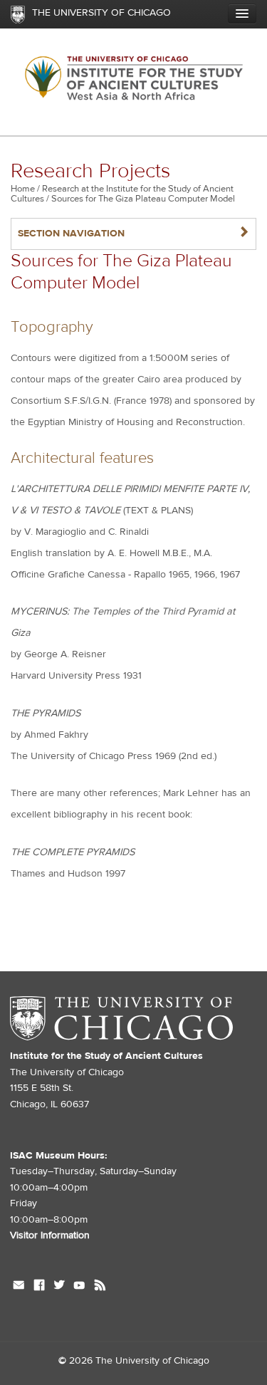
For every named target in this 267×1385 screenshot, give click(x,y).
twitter (59, 1287)
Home (23, 188)
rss (100, 1287)
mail (19, 1287)
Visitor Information (50, 1235)
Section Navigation (133, 233)
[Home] (133, 82)
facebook (39, 1287)
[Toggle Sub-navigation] (242, 13)
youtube (79, 1287)
